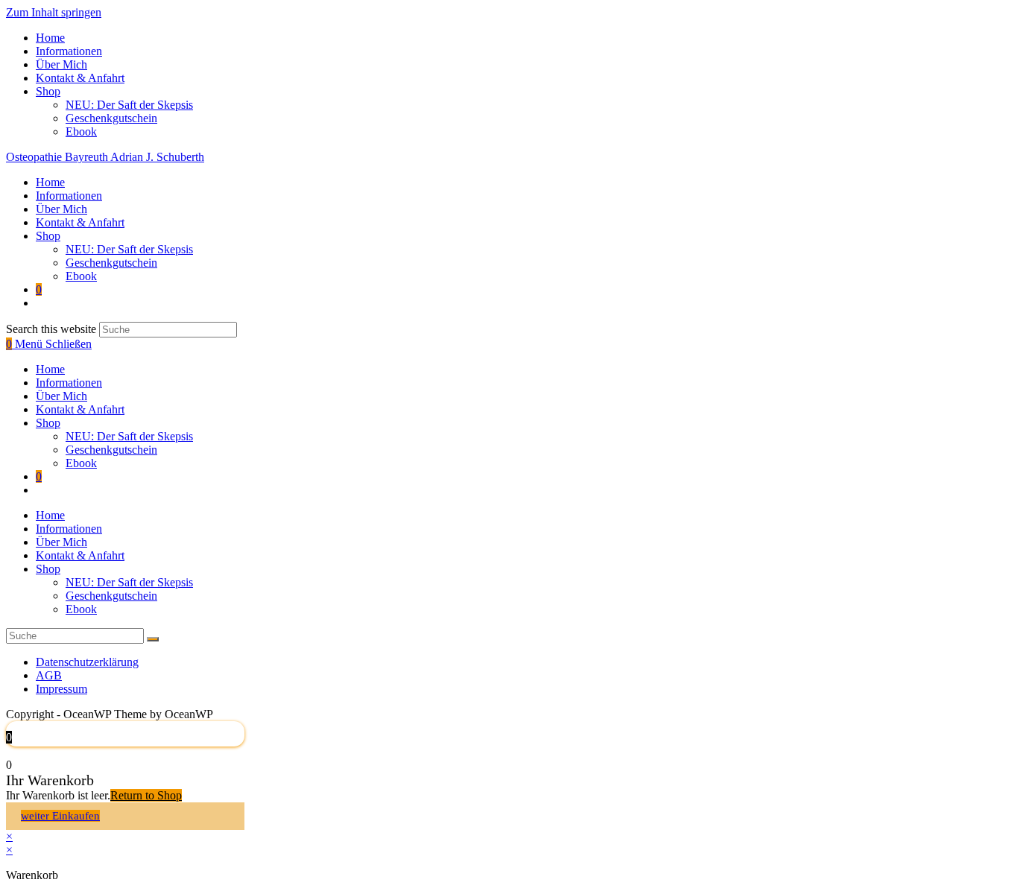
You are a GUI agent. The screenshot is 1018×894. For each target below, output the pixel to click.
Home (50, 37)
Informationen (69, 51)
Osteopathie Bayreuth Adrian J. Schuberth (105, 156)
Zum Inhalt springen (53, 12)
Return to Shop (146, 795)
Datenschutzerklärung (87, 662)
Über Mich (61, 64)
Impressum (61, 688)
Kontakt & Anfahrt (80, 78)
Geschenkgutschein (111, 118)
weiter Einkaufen (60, 816)
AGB (49, 675)
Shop (48, 91)
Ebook (81, 131)
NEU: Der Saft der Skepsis (129, 104)
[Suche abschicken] (153, 639)
